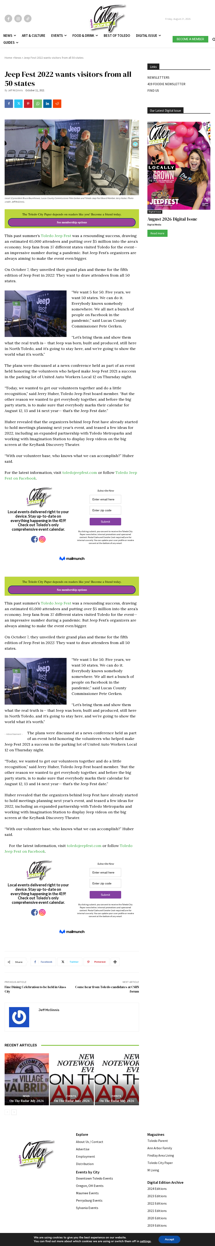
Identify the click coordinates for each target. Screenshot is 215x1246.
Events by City (88, 1172)
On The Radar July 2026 (26, 1101)
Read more (157, 233)
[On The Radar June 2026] (72, 1078)
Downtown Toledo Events (94, 1178)
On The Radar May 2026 (117, 1101)
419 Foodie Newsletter (166, 84)
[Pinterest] (28, 103)
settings (145, 1241)
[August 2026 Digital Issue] (178, 166)
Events (71, 1096)
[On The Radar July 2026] (27, 1078)
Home (8, 58)
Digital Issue (155, 211)
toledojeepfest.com (79, 472)
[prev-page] (7, 1112)
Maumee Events (87, 1193)
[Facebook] (8, 18)
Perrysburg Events (89, 1200)
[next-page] (14, 1112)
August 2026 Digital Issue (172, 219)
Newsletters (158, 77)
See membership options (72, 222)
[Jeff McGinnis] (21, 1017)
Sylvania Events (87, 1208)
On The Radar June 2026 (72, 1101)
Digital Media (154, 224)
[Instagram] (18, 18)
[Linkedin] (47, 103)
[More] (115, 962)
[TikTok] (27, 18)
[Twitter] (18, 103)
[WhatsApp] (38, 103)
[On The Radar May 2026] (117, 1078)
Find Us (153, 90)
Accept (169, 1239)
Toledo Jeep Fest (56, 235)
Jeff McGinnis (15, 90)
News (17, 58)
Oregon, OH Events (90, 1186)
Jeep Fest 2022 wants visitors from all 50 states (54, 58)
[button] (213, 38)
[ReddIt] (57, 103)
